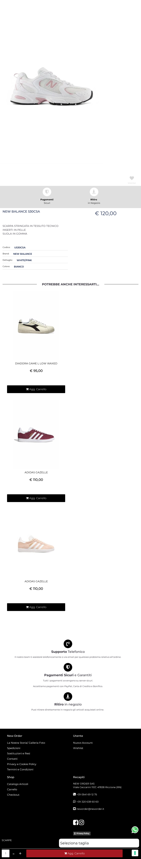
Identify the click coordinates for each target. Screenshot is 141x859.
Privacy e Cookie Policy (21, 764)
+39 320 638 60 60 (88, 801)
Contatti (12, 758)
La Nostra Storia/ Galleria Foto (26, 742)
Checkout (13, 794)
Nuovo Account (83, 742)
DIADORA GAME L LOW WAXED (36, 363)
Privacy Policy (83, 833)
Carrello (12, 789)
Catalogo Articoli (17, 784)
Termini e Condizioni (20, 769)
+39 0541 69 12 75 (87, 794)
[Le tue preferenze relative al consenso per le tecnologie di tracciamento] (135, 853)
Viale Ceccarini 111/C (97, 787)
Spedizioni (13, 748)
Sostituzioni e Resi (19, 753)
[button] (51, 85)
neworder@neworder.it (90, 808)
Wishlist (78, 748)
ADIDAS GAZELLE (36, 472)
